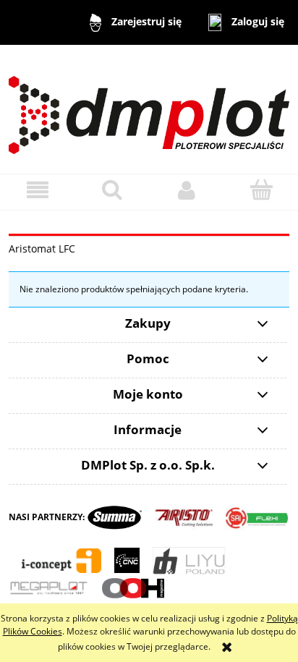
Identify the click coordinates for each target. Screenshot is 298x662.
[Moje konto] (186, 189)
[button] (37, 189)
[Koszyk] (261, 189)
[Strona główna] (149, 108)
